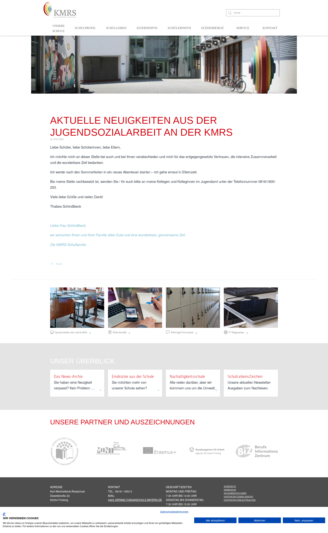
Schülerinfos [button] (179, 28)
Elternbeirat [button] (212, 28)
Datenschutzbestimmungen (174, 511)
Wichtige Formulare (182, 332)
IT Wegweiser (236, 332)
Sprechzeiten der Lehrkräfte (71, 332)
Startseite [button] (230, 486)
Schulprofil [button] (85, 28)
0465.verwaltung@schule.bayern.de (135, 500)
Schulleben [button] (116, 28)
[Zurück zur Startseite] (59, 10)
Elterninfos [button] (147, 28)
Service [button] (242, 28)
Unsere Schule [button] (58, 28)
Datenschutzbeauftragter (239, 500)
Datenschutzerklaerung (238, 496)
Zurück (59, 264)
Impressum (230, 490)
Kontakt (270, 28)
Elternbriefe (119, 332)
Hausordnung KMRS (235, 493)
